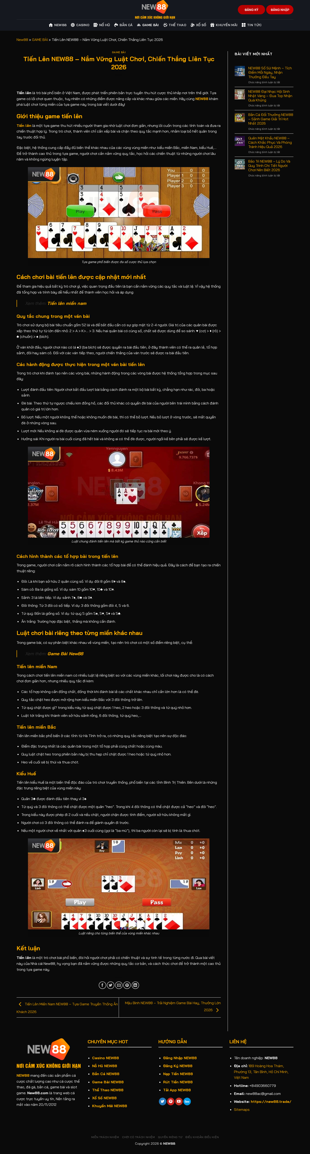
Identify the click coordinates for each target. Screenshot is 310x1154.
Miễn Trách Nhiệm (105, 1137)
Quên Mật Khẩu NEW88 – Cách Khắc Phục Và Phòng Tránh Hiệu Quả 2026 (270, 142)
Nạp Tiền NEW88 (178, 1073)
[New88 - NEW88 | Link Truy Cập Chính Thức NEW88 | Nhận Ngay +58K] (155, 9)
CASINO (82, 25)
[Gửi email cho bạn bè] (119, 985)
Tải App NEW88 (177, 1090)
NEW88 (23, 1075)
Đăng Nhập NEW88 (180, 1058)
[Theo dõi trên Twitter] (162, 1101)
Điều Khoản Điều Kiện (202, 1137)
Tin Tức (254, 25)
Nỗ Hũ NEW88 (104, 1066)
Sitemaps (242, 1109)
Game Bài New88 (65, 653)
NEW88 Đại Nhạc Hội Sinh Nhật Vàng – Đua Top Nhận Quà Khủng (270, 95)
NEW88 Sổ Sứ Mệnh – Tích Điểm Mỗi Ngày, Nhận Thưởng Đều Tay (270, 72)
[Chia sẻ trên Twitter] (110, 985)
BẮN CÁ (126, 25)
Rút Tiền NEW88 (178, 1082)
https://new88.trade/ (271, 1101)
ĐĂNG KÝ (251, 10)
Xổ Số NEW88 (104, 1098)
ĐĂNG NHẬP (280, 10)
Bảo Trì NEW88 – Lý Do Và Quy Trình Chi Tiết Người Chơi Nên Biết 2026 (269, 165)
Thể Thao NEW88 (107, 1090)
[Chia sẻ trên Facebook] (102, 985)
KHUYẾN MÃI (226, 25)
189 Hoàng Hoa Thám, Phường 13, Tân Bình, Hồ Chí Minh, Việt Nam (261, 1072)
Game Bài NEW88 (108, 1082)
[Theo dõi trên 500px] (187, 1101)
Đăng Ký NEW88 (177, 1066)
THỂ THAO (177, 25)
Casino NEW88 (105, 1058)
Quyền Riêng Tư (170, 1137)
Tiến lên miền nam (66, 303)
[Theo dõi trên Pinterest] (171, 1101)
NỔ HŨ (104, 25)
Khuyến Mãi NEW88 (109, 1106)
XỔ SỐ (201, 25)
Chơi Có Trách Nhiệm (138, 1137)
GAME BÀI (150, 25)
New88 (60, 25)
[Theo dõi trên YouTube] (179, 1101)
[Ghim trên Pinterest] (127, 985)
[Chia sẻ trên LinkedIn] (135, 985)
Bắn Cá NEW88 (105, 1073)
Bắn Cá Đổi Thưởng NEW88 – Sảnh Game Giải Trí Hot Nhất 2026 (270, 119)
